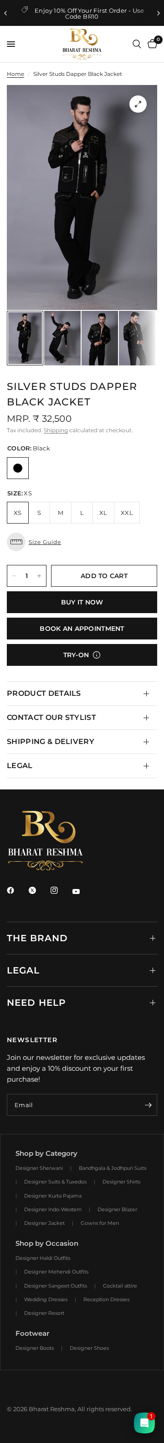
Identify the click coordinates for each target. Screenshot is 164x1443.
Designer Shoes (89, 1348)
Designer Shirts (121, 1181)
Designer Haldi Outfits (42, 1258)
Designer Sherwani (39, 1168)
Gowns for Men (100, 1223)
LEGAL (20, 765)
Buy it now (82, 602)
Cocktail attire (120, 1286)
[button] (82, 542)
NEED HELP (36, 1002)
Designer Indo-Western (53, 1209)
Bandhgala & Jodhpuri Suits (112, 1168)
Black (18, 468)
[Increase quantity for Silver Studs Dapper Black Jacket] (39, 575)
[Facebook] (17, 890)
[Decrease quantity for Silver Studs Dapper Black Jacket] (14, 575)
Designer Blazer (117, 1209)
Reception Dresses (106, 1299)
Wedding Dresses (45, 1299)
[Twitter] (39, 890)
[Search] (136, 44)
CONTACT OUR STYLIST (51, 717)
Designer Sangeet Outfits (55, 1286)
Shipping (56, 430)
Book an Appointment (82, 628)
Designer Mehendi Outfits (56, 1271)
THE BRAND (37, 938)
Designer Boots (34, 1348)
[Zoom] (138, 104)
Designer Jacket (44, 1223)
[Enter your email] (148, 1105)
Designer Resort (44, 1313)
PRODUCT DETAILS (44, 693)
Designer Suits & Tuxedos (55, 1181)
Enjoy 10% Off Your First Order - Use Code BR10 (89, 13)
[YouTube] (82, 891)
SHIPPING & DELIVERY (50, 741)
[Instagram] (61, 890)
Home (15, 73)
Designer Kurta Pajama (53, 1196)
